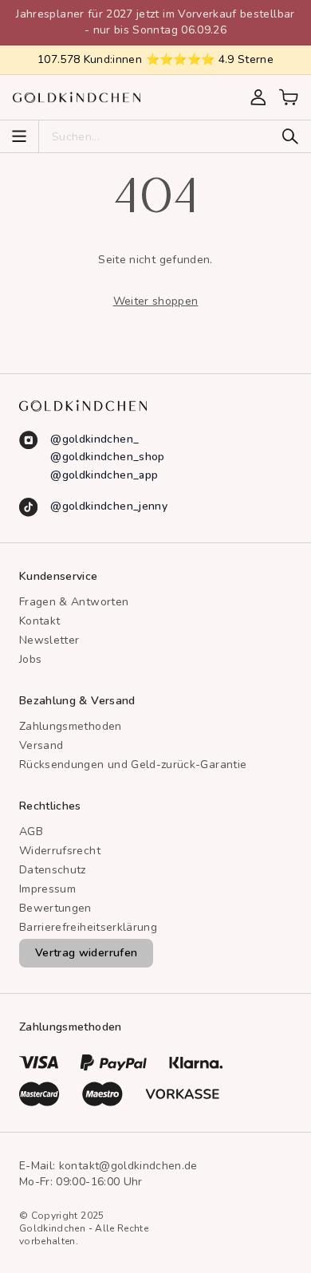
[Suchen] (290, 136)
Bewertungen (55, 908)
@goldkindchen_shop (107, 456)
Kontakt (39, 621)
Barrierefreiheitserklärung (88, 927)
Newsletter (49, 640)
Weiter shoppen (156, 301)
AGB (31, 831)
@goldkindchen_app (104, 475)
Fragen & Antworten (73, 601)
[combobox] (164, 136)
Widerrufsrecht (59, 850)
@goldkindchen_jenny (108, 506)
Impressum (47, 889)
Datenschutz (52, 869)
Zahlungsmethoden (70, 726)
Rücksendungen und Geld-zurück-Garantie (132, 764)
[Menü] (19, 136)
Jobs (30, 659)
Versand (41, 745)
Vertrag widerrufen (86, 952)
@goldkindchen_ (94, 439)
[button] (288, 97)
